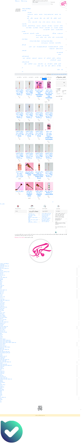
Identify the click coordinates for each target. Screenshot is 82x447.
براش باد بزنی (19, 191)
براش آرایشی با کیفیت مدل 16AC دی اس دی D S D (39, 115)
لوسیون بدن (56, 27)
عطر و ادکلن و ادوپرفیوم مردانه (42, 46)
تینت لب (29, 21)
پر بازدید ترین (25, 77)
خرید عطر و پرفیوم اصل (46, 220)
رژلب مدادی (59, 21)
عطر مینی (61, 46)
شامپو (53, 37)
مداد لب (44, 21)
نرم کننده (49, 37)
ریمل (60, 14)
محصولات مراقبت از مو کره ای (35, 40)
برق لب (40, 21)
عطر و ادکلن (24, 44)
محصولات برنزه (35, 27)
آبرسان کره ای (51, 42)
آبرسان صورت (56, 25)
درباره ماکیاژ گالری (31, 213)
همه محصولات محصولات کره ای (5, 340)
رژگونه (41, 18)
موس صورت (36, 18)
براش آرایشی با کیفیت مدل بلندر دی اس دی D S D (29, 155)
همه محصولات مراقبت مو (4, 321)
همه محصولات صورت (3, 277)
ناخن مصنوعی (34, 58)
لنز (22, 67)
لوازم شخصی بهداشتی (25, 61)
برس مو (35, 63)
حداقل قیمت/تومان (64, 91)
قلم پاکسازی (30, 63)
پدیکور (49, 65)
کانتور (28, 18)
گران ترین (44, 78)
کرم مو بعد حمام (38, 35)
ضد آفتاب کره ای (58, 42)
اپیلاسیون (55, 63)
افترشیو (59, 63)
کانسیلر (48, 18)
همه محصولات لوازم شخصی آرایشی (6, 365)
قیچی (46, 65)
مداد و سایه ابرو (30, 14)
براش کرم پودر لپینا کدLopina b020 (29, 173)
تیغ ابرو (38, 65)
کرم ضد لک (41, 27)
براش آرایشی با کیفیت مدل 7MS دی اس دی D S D (19, 155)
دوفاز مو (41, 37)
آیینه (44, 58)
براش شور (59, 59)
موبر (45, 63)
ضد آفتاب (61, 25)
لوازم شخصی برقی (60, 52)
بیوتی (62, 69)
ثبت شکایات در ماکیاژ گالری (32, 221)
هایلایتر (31, 18)
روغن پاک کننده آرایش (31, 25)
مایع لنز (58, 69)
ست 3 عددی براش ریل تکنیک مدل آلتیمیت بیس (19, 174)
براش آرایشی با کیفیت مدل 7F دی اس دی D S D (39, 133)
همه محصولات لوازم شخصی (4, 359)
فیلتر (61, 98)
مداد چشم (36, 14)
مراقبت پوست (24, 23)
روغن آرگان (54, 33)
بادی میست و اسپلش (59, 48)
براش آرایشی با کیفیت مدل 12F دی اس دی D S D (19, 92)
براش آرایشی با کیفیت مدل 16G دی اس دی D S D (29, 92)
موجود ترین (36, 77)
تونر (51, 27)
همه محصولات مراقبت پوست (4, 300)
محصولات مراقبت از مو (45, 219)
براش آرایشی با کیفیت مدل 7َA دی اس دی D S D (29, 133)
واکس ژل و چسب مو (59, 37)
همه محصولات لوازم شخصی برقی (5, 361)
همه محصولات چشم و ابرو (4, 268)
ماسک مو (37, 33)
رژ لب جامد (53, 21)
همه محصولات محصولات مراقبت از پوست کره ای (8, 342)
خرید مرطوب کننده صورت (46, 214)
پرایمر (44, 18)
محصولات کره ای (3, 338)
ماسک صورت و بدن (46, 29)
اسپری (34, 46)
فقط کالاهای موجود (59, 96)
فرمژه (24, 58)
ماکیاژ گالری (64, 74)
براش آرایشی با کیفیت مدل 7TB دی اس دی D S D (49, 174)
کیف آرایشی (49, 58)
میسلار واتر (61, 27)
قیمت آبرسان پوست (45, 215)
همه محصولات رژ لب (3, 289)
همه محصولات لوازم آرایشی (4, 265)
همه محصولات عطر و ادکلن (4, 349)
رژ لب (1, 288)
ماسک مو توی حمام (46, 35)
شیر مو (37, 37)
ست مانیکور (53, 65)
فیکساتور (55, 18)
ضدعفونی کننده (50, 63)
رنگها (64, 82)
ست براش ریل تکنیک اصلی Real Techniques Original (39, 93)
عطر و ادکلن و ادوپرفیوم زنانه (53, 46)
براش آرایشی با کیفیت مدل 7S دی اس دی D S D (19, 133)
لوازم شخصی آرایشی (25, 56)
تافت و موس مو (26, 33)
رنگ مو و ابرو (32, 33)
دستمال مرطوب (40, 63)
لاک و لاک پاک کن (53, 59)
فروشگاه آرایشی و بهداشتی (26, 8)
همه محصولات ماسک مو (4, 326)
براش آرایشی (59, 58)
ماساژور (59, 54)
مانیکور (25, 63)
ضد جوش (52, 29)
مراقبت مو (23, 31)
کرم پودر (59, 18)
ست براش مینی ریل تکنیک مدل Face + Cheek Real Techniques (49, 135)
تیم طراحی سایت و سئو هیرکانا (20, 237)
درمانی (45, 37)
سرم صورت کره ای (44, 42)
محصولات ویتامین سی (59, 29)
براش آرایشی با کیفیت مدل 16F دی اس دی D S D (19, 115)
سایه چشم (40, 14)
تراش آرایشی (28, 58)
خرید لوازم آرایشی (45, 216)
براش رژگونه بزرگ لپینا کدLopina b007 (39, 193)
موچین (42, 65)
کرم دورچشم (44, 25)
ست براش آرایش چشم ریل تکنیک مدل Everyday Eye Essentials (49, 94)
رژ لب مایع (48, 21)
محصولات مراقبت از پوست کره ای (46, 40)
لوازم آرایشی (24, 10)
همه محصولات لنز (3, 397)
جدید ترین (41, 77)
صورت (28, 16)
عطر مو (30, 46)
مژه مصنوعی (40, 58)
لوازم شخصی (24, 50)
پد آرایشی (53, 58)
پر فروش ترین (31, 77)
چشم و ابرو (29, 12)
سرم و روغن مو (60, 33)
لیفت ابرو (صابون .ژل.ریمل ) (48, 14)
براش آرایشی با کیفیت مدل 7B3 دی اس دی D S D (39, 155)
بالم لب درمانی (34, 21)
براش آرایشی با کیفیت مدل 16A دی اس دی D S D (29, 115)
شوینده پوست (24, 25)
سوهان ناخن (59, 65)
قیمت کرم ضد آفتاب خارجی (46, 213)
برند (22, 71)
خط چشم (56, 14)
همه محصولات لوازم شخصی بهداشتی (6, 378)
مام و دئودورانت (51, 48)
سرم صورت (38, 25)
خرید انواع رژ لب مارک (45, 221)
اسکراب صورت (47, 27)
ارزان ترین (49, 78)
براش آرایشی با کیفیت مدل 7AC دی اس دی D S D (49, 155)
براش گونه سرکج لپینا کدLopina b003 (29, 193)
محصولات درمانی (29, 27)
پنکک (51, 18)
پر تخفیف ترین (19, 77)
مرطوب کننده (50, 25)
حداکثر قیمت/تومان (58, 91)
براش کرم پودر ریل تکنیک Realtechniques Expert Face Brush (38, 175)
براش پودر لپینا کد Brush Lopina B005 (49, 192)
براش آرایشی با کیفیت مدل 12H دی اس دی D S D (49, 115)
